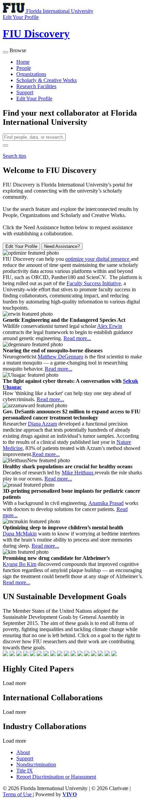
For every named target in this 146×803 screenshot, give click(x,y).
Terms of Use (18, 794)
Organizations (31, 74)
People (23, 68)
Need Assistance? (62, 246)
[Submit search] (5, 145)
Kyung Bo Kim (19, 564)
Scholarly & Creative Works (46, 80)
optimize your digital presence (98, 259)
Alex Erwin (109, 326)
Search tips (14, 156)
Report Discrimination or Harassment (56, 777)
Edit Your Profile (34, 98)
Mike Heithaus (78, 472)
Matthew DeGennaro (60, 356)
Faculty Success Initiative (94, 283)
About (23, 752)
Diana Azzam (42, 424)
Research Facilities (36, 86)
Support (24, 92)
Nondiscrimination (36, 764)
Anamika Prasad (106, 503)
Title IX (24, 770)
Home (23, 62)
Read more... (77, 338)
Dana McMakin (20, 533)
